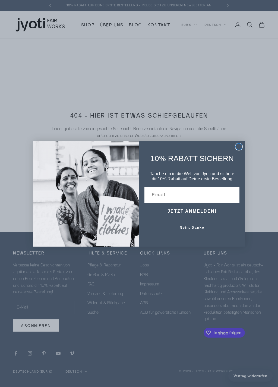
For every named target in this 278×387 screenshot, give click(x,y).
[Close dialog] (239, 146)
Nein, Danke (192, 227)
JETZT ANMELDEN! (192, 211)
